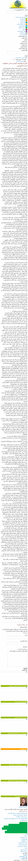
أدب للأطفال (24, 841)
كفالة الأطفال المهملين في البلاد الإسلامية (17, 813)
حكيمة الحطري (20, 61)
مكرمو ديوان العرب (22, 844)
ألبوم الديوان (24, 839)
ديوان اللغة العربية (21, 31)
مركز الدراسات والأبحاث (21, 816)
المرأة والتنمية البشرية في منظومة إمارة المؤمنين (15, 818)
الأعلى (26, 834)
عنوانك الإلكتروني (23, 641)
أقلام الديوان (23, 19)
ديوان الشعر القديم (22, 842)
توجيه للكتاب (23, 32)
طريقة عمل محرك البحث (21, 17)
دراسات (25, 835)
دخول (26, 848)
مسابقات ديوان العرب (22, 846)
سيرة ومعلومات (23, 837)
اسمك (26, 635)
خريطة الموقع (24, 851)
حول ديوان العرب (23, 856)
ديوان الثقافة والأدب (21, 24)
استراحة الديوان (22, 27)
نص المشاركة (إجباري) (22, 649)
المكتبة (24, 29)
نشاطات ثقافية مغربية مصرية (20, 815)
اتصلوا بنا (25, 855)
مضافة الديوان (22, 26)
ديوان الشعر (23, 22)
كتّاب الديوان (24, 858)
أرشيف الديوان (23, 849)
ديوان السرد (23, 20)
